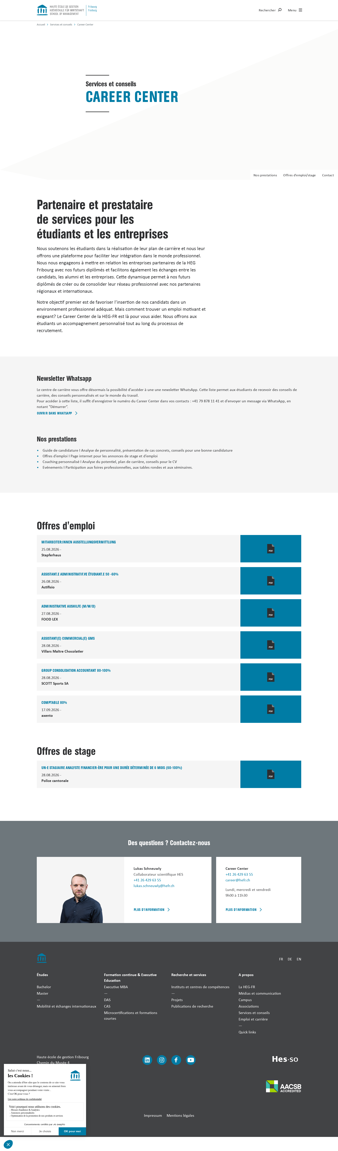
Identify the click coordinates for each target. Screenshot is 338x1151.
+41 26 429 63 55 (147, 880)
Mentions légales (180, 1115)
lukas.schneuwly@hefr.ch (154, 885)
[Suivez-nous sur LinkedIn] (147, 1060)
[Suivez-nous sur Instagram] (162, 1060)
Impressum (153, 1115)
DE (290, 959)
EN (299, 959)
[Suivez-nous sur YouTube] (191, 1060)
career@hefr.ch (238, 880)
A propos (246, 974)
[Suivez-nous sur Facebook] (176, 1060)
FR (281, 959)
